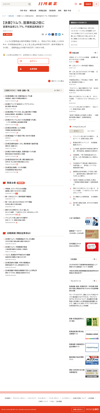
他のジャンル (77, 10)
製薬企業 (33, 10)
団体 (59, 10)
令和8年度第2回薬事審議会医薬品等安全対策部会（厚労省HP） (84, 272)
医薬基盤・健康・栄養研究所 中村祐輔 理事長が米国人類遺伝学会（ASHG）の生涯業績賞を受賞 (83, 288)
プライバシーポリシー (19, 398)
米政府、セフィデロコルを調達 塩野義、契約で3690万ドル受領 (83, 58)
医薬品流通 (43, 10)
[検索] (29, 4)
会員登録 (88, 4)
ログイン (76, 4)
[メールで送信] (43, 34)
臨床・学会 (67, 10)
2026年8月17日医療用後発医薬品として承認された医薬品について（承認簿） (83, 266)
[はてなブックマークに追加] (59, 34)
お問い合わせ (77, 409)
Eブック (80, 4)
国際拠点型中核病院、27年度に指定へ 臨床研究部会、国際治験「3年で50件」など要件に (85, 174)
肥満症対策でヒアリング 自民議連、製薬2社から (85, 144)
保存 (9, 34)
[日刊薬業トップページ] (48, 3)
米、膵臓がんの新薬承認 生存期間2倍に (85, 198)
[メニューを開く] (96, 4)
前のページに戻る (57, 81)
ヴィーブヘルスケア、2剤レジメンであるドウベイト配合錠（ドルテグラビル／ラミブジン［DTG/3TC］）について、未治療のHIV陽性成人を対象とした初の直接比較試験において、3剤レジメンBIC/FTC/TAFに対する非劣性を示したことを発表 (83, 300)
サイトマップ (32, 398)
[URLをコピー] (46, 34)
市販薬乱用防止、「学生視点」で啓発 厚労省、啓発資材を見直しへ (83, 81)
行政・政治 (23, 10)
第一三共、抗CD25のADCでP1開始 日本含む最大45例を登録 (83, 73)
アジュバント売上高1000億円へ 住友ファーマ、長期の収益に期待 (83, 108)
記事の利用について (79, 398)
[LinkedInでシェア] (56, 34)
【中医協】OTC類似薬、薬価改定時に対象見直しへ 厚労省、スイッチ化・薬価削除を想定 (85, 165)
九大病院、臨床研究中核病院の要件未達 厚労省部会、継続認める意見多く (85, 150)
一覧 (94, 52)
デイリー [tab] (76, 131)
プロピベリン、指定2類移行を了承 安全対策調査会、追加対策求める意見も (83, 89)
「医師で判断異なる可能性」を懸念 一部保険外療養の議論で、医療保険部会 (83, 116)
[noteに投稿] (63, 34)
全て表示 (57, 90)
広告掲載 (91, 398)
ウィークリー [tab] (91, 131)
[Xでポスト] (53, 34)
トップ (4, 16)
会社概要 (59, 401)
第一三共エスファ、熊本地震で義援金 (82, 65)
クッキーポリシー (54, 398)
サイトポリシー (42, 398)
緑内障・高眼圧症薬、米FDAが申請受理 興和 (85, 204)
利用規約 (7, 398)
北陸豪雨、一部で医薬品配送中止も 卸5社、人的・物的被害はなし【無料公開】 (86, 157)
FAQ (52, 401)
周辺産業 (52, 10)
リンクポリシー (66, 398)
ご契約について (43, 401)
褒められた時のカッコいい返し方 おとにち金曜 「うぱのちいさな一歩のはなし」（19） (83, 99)
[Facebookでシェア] (49, 34)
